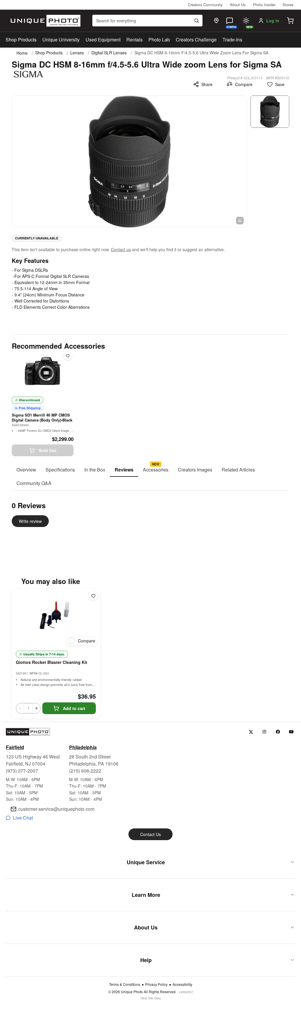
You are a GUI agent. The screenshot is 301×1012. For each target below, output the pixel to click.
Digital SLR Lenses (109, 52)
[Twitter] (251, 732)
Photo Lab (159, 39)
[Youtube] (291, 732)
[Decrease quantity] (20, 708)
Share (207, 84)
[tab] (26, 470)
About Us (238, 4)
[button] (290, 20)
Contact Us (150, 834)
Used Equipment (103, 39)
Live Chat (23, 817)
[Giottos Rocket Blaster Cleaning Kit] (56, 618)
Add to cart (74, 708)
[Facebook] (278, 732)
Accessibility (182, 984)
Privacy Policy (156, 984)
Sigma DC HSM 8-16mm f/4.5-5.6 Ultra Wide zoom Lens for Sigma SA (201, 52)
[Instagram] (264, 732)
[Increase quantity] (36, 708)
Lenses (77, 52)
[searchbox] (147, 20)
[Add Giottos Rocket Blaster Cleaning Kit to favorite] (93, 595)
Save (280, 84)
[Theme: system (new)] (246, 20)
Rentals (134, 39)
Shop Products (21, 40)
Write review (30, 521)
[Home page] (44, 20)
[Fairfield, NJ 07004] (216, 20)
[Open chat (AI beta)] (229, 20)
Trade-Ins (232, 39)
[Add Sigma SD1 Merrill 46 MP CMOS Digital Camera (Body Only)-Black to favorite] (67, 356)
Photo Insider (264, 4)
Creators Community (205, 4)
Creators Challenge (196, 39)
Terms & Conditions (124, 984)
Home (22, 53)
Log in (272, 21)
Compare (243, 84)
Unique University (61, 39)
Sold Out (47, 450)
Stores (288, 4)
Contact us (121, 249)
